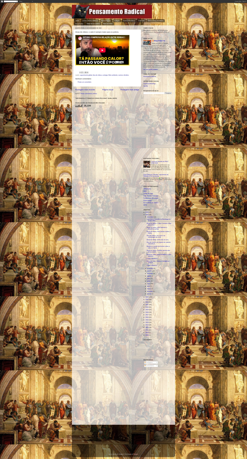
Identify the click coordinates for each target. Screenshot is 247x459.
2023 (147, 299)
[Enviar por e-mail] (80, 72)
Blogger (135, 454)
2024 (147, 297)
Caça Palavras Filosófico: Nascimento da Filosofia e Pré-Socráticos (155, 175)
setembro (150, 273)
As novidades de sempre (151, 202)
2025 (147, 214)
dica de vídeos (97, 75)
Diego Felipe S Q (159, 40)
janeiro (149, 294)
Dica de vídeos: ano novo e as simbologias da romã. (156, 236)
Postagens (149, 362)
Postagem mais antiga (130, 90)
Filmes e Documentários (155, 21)
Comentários (150, 365)
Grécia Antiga (147, 200)
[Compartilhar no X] (84, 72)
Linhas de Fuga (148, 193)
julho (148, 278)
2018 (147, 312)
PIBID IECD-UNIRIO (93, 24)
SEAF (145, 191)
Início (77, 21)
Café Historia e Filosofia (150, 196)
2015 (147, 320)
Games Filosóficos (129, 21)
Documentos (79, 24)
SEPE (145, 205)
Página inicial (107, 90)
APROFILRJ (147, 189)
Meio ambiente (113, 75)
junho (149, 281)
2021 (147, 304)
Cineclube (141, 21)
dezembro (150, 217)
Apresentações (106, 21)
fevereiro (150, 291)
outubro (149, 271)
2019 (147, 309)
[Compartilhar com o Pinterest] (87, 72)
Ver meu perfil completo (150, 69)
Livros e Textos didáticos (90, 21)
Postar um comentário (84, 82)
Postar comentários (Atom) (89, 93)
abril (148, 286)
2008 (147, 335)
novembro (150, 268)
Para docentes (108, 24)
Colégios (117, 21)
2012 (147, 327)
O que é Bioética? (152, 258)
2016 (147, 317)
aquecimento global (86, 75)
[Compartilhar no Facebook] (86, 72)
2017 (147, 314)
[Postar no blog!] (82, 72)
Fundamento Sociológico (151, 198)
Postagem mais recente (85, 90)
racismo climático (123, 75)
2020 (147, 307)
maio (148, 283)
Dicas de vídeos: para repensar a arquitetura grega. (157, 228)
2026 (147, 212)
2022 (147, 302)
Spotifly (145, 86)
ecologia (105, 75)
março (149, 288)
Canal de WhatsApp (149, 83)
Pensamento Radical (149, 76)
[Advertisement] (157, 126)
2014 (147, 322)
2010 (147, 332)
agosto (149, 276)
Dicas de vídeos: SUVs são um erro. (158, 239)
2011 (147, 330)
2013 (147, 325)
